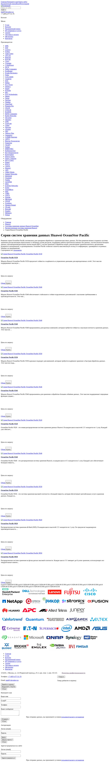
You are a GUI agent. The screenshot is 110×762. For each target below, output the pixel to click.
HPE (6, 46)
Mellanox (8, 213)
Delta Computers (11, 69)
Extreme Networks (11, 186)
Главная (8, 654)
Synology (8, 203)
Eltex (7, 184)
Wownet (8, 127)
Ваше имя (4, 696)
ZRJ (6, 131)
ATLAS (8, 55)
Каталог (8, 27)
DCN (7, 67)
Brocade (8, 209)
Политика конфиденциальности (73, 673)
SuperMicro (9, 189)
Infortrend (8, 176)
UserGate (8, 123)
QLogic (7, 207)
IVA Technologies (11, 94)
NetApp (8, 100)
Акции (7, 33)
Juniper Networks (11, 174)
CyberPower (9, 65)
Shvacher (8, 118)
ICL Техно (9, 85)
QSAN (7, 108)
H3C (6, 81)
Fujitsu (7, 52)
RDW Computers (11, 114)
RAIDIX (8, 112)
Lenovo (7, 50)
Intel (6, 191)
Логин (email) (6, 729)
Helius (7, 83)
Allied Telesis (9, 172)
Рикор (7, 162)
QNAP (7, 201)
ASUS (7, 195)
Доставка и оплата (12, 35)
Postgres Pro (9, 106)
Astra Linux (9, 54)
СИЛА (7, 166)
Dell (6, 48)
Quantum (8, 178)
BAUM (7, 59)
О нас (7, 25)
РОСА (7, 164)
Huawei (8, 168)
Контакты (8, 38)
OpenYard (8, 104)
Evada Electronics (11, 73)
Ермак (7, 147)
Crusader (8, 63)
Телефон (4, 705)
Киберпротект (10, 151)
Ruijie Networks (10, 116)
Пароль (3, 733)
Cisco (7, 61)
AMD (7, 193)
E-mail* (3, 701)
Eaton (7, 188)
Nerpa (7, 98)
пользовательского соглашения (72, 717)
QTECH (8, 110)
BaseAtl (8, 57)
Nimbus (8, 102)
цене (15, 250)
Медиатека (9, 36)
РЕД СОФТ (9, 160)
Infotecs (8, 87)
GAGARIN (9, 77)
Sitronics (8, 120)
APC (7, 170)
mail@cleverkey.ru (7, 12)
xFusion (8, 129)
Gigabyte (8, 79)
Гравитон (8, 143)
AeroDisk (8, 182)
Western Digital (10, 205)
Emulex (7, 211)
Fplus (7, 75)
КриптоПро (9, 155)
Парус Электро (10, 158)
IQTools (8, 90)
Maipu (7, 96)
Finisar (7, 215)
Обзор (3, 283)
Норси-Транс (10, 156)
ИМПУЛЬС (9, 149)
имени (19, 250)
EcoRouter (8, 71)
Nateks (7, 180)
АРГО (7, 139)
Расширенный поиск (12, 29)
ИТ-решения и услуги (13, 31)
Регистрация (24, 4)
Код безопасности (11, 153)
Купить (8, 283)
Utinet (7, 125)
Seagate (7, 197)
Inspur (7, 88)
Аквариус (8, 135)
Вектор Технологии (12, 141)
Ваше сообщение (7, 709)
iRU (6, 92)
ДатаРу (7, 145)
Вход (18, 4)
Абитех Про (9, 133)
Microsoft (8, 199)
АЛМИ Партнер (11, 137)
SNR (7, 122)
